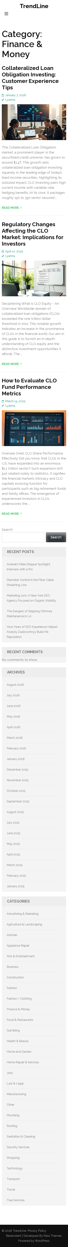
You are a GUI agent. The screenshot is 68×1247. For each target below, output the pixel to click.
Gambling (13, 1030)
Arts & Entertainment (21, 956)
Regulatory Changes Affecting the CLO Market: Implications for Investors (32, 234)
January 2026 (16, 759)
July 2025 (13, 822)
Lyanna (10, 99)
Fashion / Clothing (19, 998)
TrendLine (34, 6)
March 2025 (14, 865)
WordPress (42, 1241)
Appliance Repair (18, 945)
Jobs (10, 1073)
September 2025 (18, 801)
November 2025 (17, 780)
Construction (15, 977)
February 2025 (16, 875)
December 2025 (17, 769)
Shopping (13, 1157)
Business (12, 967)
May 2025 (13, 844)
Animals (12, 935)
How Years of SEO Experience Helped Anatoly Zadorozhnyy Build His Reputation (32, 632)
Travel (11, 1189)
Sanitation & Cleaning (21, 1136)
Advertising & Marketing (22, 913)
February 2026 (16, 748)
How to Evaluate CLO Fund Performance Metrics (29, 387)
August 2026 (15, 684)
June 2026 (13, 706)
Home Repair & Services (23, 1062)
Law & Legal (15, 1083)
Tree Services (16, 1200)
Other (10, 1104)
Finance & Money (18, 1009)
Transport (13, 1179)
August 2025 (15, 812)
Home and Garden (19, 1051)
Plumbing (13, 1115)
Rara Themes (52, 1235)
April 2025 (13, 854)
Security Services (18, 1147)
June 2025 (13, 833)
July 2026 (13, 695)
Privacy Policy (37, 1230)
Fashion (12, 988)
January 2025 (15, 886)
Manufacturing (16, 1094)
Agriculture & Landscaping (24, 924)
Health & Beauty (18, 1041)
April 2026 (13, 727)
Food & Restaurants (20, 1020)
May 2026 (13, 716)
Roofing (12, 1126)
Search (7, 529)
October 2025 (16, 790)
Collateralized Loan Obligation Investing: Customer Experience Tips (30, 78)
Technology (15, 1168)
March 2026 (15, 737)
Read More (10, 207)
